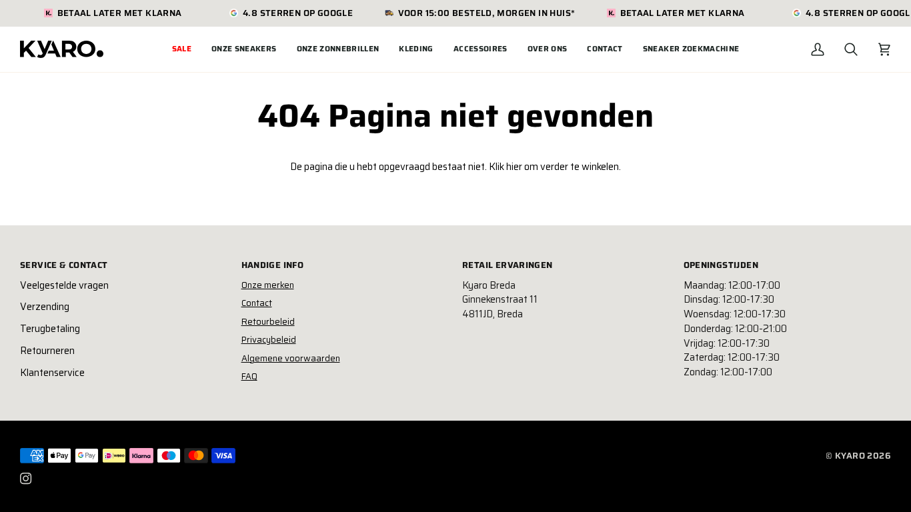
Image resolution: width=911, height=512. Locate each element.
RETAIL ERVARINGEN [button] (507, 265)
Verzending (44, 306)
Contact (256, 303)
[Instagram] (26, 479)
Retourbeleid (268, 322)
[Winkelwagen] (884, 49)
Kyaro (850, 456)
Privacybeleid (268, 340)
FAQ (249, 376)
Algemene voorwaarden (290, 358)
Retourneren (47, 350)
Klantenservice (52, 372)
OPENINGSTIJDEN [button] (721, 265)
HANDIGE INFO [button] (272, 265)
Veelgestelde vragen (64, 285)
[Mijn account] (817, 49)
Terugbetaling (50, 328)
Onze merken (267, 285)
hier (514, 166)
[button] (244, 49)
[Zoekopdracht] (851, 49)
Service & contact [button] (64, 265)
